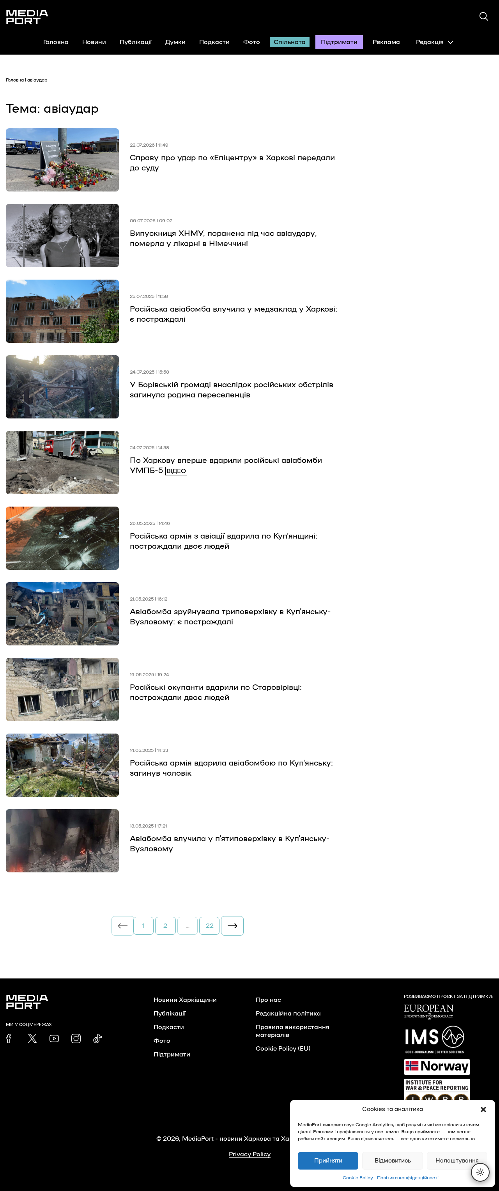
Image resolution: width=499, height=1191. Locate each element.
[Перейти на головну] (27, 17)
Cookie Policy (358, 1177)
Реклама (386, 42)
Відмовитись (393, 1161)
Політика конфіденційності (408, 1177)
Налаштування (457, 1161)
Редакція (430, 42)
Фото (251, 42)
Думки (175, 42)
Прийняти (328, 1161)
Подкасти (214, 42)
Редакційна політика (288, 1013)
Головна (56, 42)
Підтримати (339, 42)
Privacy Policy (250, 1154)
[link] (10, 1038)
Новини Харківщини (185, 1000)
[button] (483, 1109)
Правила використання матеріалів (292, 1031)
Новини (94, 42)
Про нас (268, 1000)
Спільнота (290, 42)
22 (210, 926)
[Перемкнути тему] (480, 1172)
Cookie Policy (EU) (283, 1049)
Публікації (136, 42)
